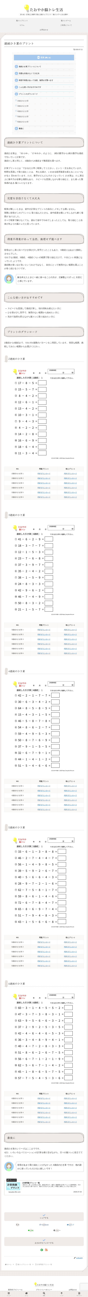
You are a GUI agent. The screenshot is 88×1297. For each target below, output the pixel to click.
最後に (21, 128)
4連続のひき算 (23, 111)
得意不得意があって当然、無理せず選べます (36, 80)
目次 (42, 57)
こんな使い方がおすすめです (30, 87)
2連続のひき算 (23, 101)
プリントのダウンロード (28, 94)
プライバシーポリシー (44, 1290)
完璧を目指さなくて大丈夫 (29, 73)
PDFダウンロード (44, 473)
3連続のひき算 (23, 106)
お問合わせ (73, 1290)
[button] (57, 1230)
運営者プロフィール (15, 1290)
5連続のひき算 (23, 116)
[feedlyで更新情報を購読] (42, 1249)
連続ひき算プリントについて (30, 66)
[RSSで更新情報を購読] (46, 1249)
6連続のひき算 (23, 122)
